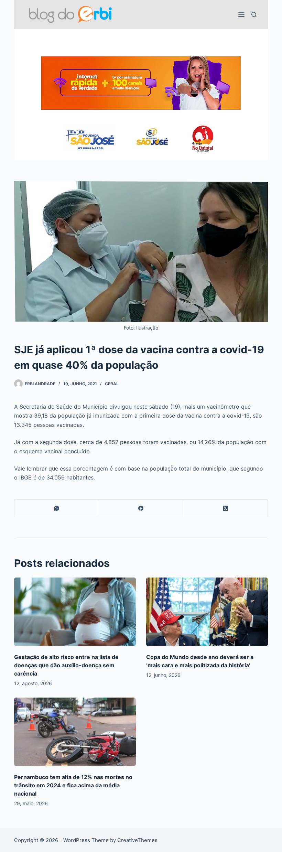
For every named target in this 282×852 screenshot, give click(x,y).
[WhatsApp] (56, 508)
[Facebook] (141, 508)
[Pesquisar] (254, 14)
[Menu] (241, 14)
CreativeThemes (137, 840)
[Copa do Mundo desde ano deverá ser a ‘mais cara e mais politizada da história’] (207, 612)
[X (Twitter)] (225, 508)
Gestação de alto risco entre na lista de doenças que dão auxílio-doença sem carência (66, 665)
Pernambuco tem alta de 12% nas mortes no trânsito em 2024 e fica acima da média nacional (73, 785)
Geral (112, 383)
